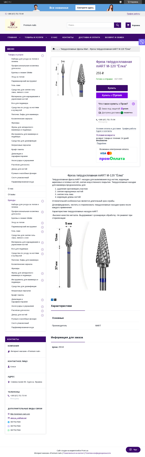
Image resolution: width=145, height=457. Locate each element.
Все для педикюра (19, 103)
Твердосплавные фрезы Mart (74, 49)
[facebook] (52, 300)
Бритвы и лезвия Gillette (21, 73)
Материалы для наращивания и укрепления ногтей (25, 97)
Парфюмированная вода (22, 182)
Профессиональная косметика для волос (25, 67)
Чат (135, 450)
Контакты (67, 37)
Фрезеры (15, 123)
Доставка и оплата (89, 37)
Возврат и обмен (114, 37)
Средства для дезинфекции (23, 141)
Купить (112, 88)
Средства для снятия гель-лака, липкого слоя (23, 91)
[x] (55, 300)
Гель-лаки (15, 85)
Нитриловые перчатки (21, 145)
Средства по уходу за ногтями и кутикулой (25, 108)
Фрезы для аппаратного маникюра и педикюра (22, 128)
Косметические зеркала (21, 119)
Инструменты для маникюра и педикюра (24, 135)
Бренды (11, 200)
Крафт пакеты (17, 149)
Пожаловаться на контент (73, 453)
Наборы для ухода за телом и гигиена (25, 60)
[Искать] (117, 25)
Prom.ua (85, 451)
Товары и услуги (34, 37)
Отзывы (11, 194)
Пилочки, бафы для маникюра (24, 114)
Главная (12, 37)
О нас (54, 37)
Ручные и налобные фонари (23, 173)
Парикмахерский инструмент (24, 81)
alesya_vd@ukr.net (18, 418)
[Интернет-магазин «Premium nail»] (12, 30)
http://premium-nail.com (20, 414)
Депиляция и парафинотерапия (19, 155)
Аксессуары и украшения (22, 160)
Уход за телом (17, 77)
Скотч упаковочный (20, 177)
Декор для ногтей (19, 169)
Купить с (107, 95)
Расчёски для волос (20, 165)
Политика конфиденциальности (98, 453)
